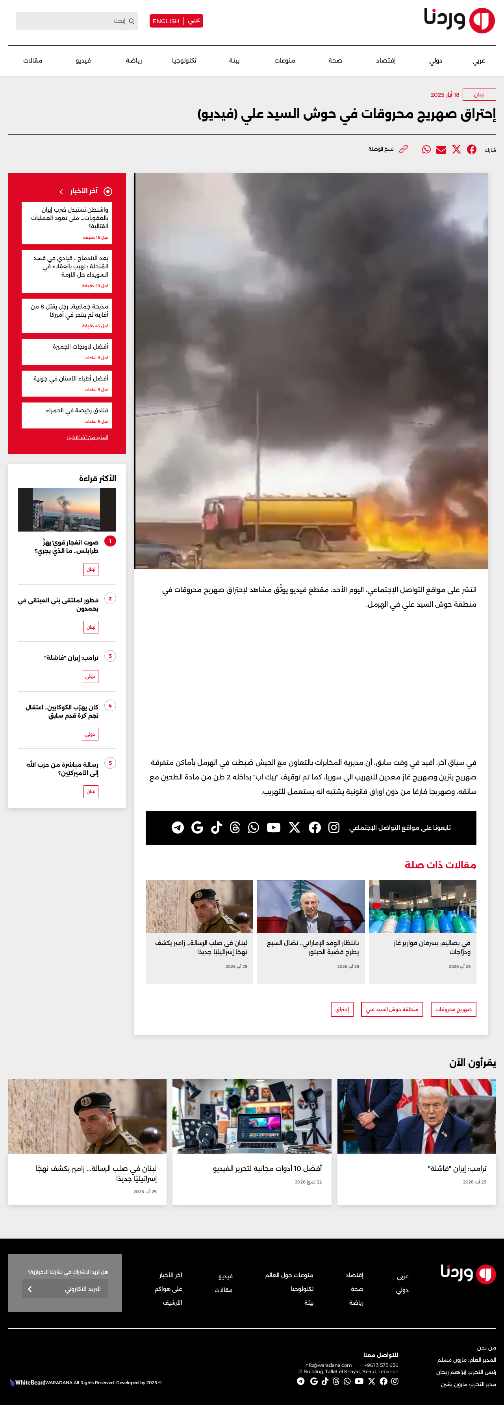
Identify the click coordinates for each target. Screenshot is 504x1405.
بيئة (234, 60)
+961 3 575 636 (381, 1365)
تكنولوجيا (184, 60)
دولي (436, 60)
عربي (194, 19)
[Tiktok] (216, 828)
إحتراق (342, 1009)
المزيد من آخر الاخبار (87, 437)
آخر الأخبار (170, 1275)
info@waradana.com (328, 1365)
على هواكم (168, 1288)
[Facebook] (472, 149)
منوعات (284, 60)
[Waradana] (459, 20)
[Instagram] (333, 828)
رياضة (134, 60)
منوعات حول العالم (289, 1275)
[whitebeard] (26, 1382)
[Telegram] (178, 828)
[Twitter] (456, 149)
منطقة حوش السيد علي (392, 1009)
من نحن (486, 1347)
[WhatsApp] (253, 828)
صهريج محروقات (453, 1009)
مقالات (33, 60)
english (166, 21)
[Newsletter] (30, 1289)
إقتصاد (386, 60)
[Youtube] (274, 828)
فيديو (83, 60)
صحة (335, 60)
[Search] (132, 21)
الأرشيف (172, 1302)
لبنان (479, 95)
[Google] (197, 828)
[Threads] (235, 828)
